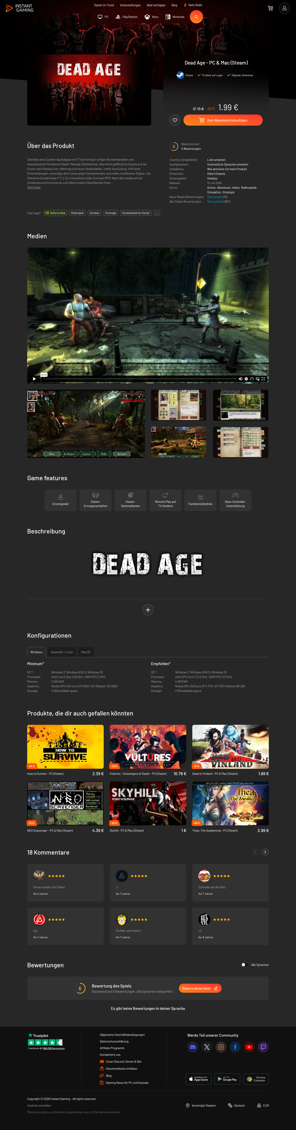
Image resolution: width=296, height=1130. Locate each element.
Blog (174, 5)
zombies (94, 213)
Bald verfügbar (156, 5)
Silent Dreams (216, 173)
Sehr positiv (215, 197)
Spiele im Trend (104, 5)
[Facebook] (235, 1047)
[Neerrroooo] (39, 919)
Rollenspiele (249, 187)
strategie (110, 213)
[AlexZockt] (204, 919)
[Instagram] (221, 1047)
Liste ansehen (216, 159)
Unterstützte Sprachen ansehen (227, 164)
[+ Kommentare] (265, 852)
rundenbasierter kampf (136, 213)
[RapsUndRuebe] (204, 876)
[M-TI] (122, 919)
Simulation (214, 192)
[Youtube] (249, 1047)
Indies (236, 187)
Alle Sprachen (260, 964)
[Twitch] (263, 1047)
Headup (212, 178)
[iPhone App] (198, 1079)
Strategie (229, 192)
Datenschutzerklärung (114, 1041)
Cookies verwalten (39, 1105)
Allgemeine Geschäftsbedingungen (122, 1034)
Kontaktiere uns (110, 1054)
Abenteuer (223, 187)
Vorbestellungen (130, 5)
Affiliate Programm (112, 1048)
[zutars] (122, 876)
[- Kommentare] (255, 852)
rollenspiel (77, 213)
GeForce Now (57, 213)
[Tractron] (39, 876)
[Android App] (227, 1079)
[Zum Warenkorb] (270, 8)
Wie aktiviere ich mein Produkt (227, 169)
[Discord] (192, 1047)
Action (211, 187)
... (157, 213)
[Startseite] (19, 8)
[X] (206, 1047)
